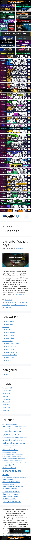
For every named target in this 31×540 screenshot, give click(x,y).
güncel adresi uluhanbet (12, 424)
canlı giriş (4, 424)
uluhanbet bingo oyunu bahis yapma (10, 445)
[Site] (15, 56)
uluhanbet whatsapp (10, 494)
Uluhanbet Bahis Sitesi (13, 440)
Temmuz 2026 (7, 388)
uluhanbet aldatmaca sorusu (8, 437)
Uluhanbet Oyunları (8, 349)
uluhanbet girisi (15, 462)
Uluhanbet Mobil (7, 360)
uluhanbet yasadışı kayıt (19, 305)
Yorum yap (8, 307)
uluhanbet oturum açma (11, 482)
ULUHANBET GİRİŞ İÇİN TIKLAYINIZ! (15, 34)
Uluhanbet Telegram (10, 489)
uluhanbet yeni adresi (10, 496)
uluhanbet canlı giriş (6, 456)
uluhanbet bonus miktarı (7, 447)
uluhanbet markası (24, 477)
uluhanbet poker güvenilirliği (8, 484)
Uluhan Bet (6, 330)
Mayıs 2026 (6, 393)
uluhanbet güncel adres (12, 472)
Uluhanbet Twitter (11, 491)
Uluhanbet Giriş (7, 324)
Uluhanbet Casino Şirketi (10, 343)
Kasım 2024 (6, 410)
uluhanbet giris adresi (7, 462)
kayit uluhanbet (8, 426)
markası (16, 426)
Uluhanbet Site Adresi (9, 355)
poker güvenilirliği (6, 428)
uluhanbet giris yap (24, 462)
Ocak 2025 (6, 407)
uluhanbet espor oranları (7, 460)
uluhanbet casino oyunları (17, 456)
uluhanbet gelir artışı (17, 460)
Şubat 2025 (6, 405)
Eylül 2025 (5, 396)
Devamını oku (20, 295)
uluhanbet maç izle (9, 479)
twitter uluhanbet (19, 428)
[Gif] (15, 90)
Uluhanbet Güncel (8, 335)
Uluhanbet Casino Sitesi (7, 458)
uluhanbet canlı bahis (10, 450)
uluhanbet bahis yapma (13, 443)
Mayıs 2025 (6, 402)
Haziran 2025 (6, 399)
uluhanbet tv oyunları (22, 488)
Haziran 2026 (6, 391)
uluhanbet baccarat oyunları (21, 437)
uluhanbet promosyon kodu (12, 486)
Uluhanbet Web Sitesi (9, 346)
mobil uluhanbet (22, 426)
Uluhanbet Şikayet (8, 332)
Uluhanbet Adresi (8, 321)
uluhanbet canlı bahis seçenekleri (9, 452)
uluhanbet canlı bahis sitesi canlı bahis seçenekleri (13, 454)
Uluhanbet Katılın (8, 357)
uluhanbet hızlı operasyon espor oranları (10, 477)
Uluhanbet (8, 300)
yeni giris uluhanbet (11, 501)
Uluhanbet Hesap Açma (10, 352)
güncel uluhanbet (10, 302)
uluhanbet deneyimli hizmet (19, 458)
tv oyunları (13, 428)
